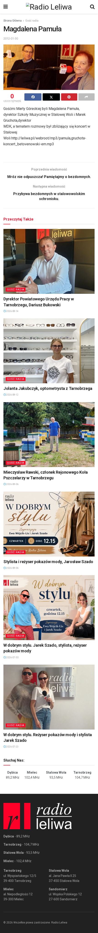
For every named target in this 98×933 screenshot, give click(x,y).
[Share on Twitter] (51, 97)
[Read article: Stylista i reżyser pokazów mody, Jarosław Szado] (49, 524)
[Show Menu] (5, 7)
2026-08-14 (12, 311)
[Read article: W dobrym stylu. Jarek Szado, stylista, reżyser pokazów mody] (49, 607)
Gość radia (32, 20)
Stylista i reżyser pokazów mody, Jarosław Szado (48, 561)
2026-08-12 (12, 394)
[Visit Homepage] (49, 7)
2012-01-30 (10, 38)
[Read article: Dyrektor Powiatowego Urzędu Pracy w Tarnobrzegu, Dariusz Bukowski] (49, 261)
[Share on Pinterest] (69, 97)
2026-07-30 (12, 657)
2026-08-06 (12, 484)
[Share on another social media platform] (86, 97)
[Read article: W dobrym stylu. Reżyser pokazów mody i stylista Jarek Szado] (49, 697)
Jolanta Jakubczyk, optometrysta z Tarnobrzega (47, 388)
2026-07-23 (12, 746)
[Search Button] (92, 7)
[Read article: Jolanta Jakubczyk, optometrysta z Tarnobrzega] (49, 350)
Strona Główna (12, 20)
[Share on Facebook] (32, 97)
